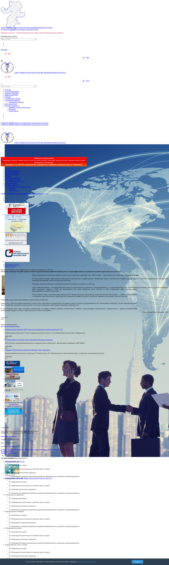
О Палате (8, 97)
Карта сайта (56, 449)
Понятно (137, 562)
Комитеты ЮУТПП (11, 95)
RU (84, 57)
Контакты (4, 49)
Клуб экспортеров (11, 104)
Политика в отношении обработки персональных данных (20, 449)
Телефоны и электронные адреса (19, 107)
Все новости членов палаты (10, 326)
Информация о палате (12, 265)
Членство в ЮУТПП (11, 93)
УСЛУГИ (8, 90)
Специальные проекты (12, 100)
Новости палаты (10, 266)
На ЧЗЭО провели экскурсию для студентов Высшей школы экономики (29, 340)
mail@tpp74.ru (9, 446)
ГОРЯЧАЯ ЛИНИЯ (7, 123)
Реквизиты (12, 109)
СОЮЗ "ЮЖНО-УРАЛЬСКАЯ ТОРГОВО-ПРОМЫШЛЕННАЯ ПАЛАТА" (27, 28)
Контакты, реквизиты (12, 105)
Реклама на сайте (45, 449)
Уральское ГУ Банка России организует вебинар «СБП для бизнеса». (28, 350)
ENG (87, 57)
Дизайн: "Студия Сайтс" (9, 453)
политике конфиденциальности (87, 561)
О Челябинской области (13, 98)
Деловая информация (12, 91)
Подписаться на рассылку (40, 123)
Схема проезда (13, 111)
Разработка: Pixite (6, 451)
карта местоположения (8, 436)
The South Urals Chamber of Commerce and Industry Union (19, 29)
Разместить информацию (22, 123)
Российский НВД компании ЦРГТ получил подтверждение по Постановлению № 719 (33, 329)
